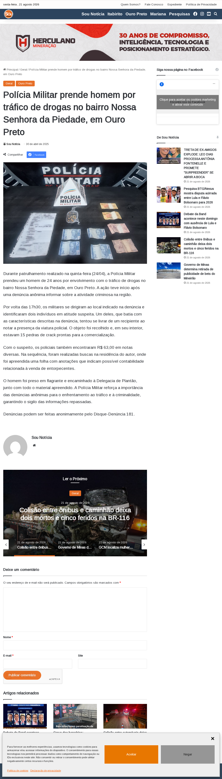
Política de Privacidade (201, 4)
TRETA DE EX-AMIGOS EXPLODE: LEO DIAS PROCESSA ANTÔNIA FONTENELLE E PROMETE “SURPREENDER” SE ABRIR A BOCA (200, 163)
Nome (8, 637)
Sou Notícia (93, 14)
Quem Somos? (130, 4)
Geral (23, 69)
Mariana (158, 14)
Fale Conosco (154, 4)
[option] (75, 513)
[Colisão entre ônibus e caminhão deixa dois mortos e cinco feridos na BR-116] (169, 245)
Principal (12, 69)
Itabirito (115, 14)
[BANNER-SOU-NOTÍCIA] (111, 42)
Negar (187, 754)
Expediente (175, 4)
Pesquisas (179, 14)
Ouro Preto (136, 14)
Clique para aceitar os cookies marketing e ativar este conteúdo (188, 102)
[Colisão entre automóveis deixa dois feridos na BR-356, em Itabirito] (125, 716)
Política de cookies (17, 770)
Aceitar (131, 754)
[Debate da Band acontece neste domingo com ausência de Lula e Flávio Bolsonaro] (25, 716)
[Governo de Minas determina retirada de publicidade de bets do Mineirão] (169, 270)
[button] (213, 738)
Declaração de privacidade (45, 770)
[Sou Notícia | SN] (8, 14)
